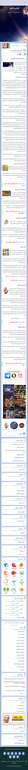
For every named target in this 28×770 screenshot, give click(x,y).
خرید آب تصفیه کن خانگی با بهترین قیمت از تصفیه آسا (14, 679)
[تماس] (8, 753)
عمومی (18, 434)
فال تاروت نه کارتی (20, 655)
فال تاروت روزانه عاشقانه (19, 664)
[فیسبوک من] (15, 753)
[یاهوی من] (23, 753)
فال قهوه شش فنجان (20, 494)
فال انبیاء (22, 479)
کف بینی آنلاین (21, 318)
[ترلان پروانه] (14, 46)
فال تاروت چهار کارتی (20, 646)
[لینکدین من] (10, 757)
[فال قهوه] (20, 402)
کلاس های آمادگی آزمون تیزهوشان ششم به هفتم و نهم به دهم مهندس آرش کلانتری (14, 682)
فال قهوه (22, 488)
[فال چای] (20, 413)
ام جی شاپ (14, 8)
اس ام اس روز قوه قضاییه (19, 458)
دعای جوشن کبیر (21, 521)
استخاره (24, 180)
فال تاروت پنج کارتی (20, 649)
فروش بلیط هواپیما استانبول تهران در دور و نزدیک (14, 690)
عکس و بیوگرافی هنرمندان (19, 743)
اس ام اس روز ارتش (20, 447)
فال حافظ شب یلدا (20, 708)
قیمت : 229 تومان (14, 623)
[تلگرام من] (19, 753)
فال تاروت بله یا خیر (20, 667)
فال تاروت (19, 276)
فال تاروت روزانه (21, 631)
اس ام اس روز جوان (20, 455)
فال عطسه (22, 731)
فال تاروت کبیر (21, 634)
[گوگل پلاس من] (17, 757)
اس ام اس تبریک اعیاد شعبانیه (18, 460)
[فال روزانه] (8, 390)
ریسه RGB (22, 551)
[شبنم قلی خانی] (6, 46)
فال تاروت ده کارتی (20, 658)
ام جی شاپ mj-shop (16, 50)
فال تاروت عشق (21, 661)
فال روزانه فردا (21, 740)
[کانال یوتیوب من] (14, 757)
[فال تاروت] (20, 390)
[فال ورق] (8, 413)
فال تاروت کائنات (21, 637)
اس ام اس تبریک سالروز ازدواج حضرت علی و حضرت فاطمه (15, 451)
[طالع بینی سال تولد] (14, 609)
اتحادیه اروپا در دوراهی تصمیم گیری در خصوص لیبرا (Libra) (15, 686)
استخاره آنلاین (21, 470)
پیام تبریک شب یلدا (20, 711)
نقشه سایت (9, 766)
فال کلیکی (22, 533)
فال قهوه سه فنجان (20, 491)
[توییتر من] (4, 753)
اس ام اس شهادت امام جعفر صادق (17, 444)
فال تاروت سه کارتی (20, 643)
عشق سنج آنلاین (21, 542)
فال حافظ (11, 206)
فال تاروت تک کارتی (20, 640)
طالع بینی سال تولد (20, 617)
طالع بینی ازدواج (6, 236)
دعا (23, 524)
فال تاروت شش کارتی (20, 652)
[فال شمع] (8, 402)
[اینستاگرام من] (12, 753)
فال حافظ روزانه (21, 705)
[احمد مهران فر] (22, 46)
